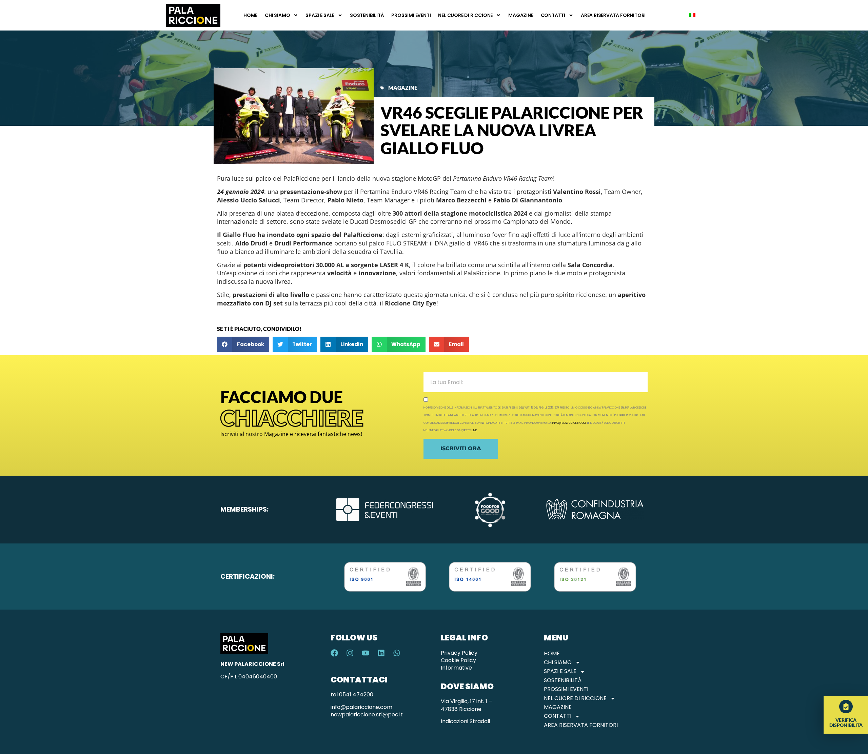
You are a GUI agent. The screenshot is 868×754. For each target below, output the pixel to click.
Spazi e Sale (319, 15)
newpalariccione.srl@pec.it (367, 714)
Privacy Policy (459, 653)
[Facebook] (334, 653)
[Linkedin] (381, 653)
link (474, 430)
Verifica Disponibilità (846, 722)
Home (250, 15)
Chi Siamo (277, 15)
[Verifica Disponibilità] (846, 706)
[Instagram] (350, 653)
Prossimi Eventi (411, 15)
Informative (456, 668)
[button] (243, 344)
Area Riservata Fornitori (613, 15)
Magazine (520, 15)
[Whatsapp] (396, 653)
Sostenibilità (367, 15)
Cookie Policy (458, 660)
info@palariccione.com (569, 423)
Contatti (553, 15)
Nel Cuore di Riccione (465, 15)
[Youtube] (365, 653)
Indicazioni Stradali (465, 721)
